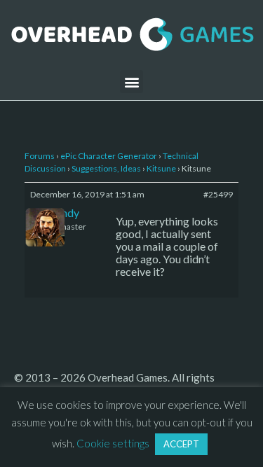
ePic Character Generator (108, 156)
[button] (131, 81)
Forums (40, 156)
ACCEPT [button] (181, 443)
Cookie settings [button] (112, 443)
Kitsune (161, 168)
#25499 (218, 194)
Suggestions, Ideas (106, 168)
